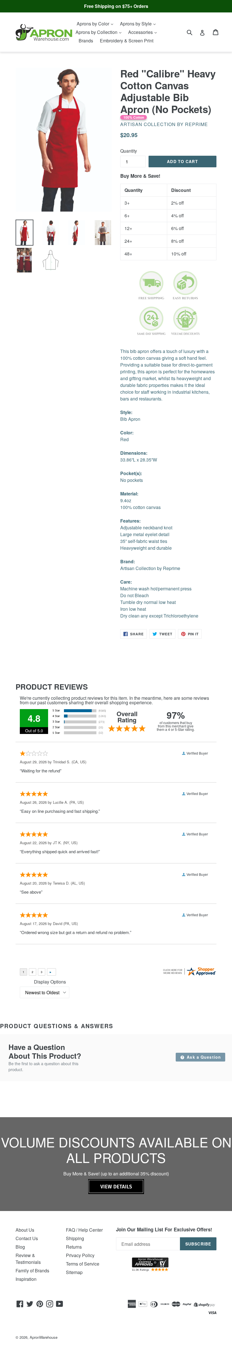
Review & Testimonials (28, 1258)
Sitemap (74, 1272)
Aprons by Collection (97, 32)
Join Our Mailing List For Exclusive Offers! (164, 1229)
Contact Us (27, 1238)
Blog (20, 1247)
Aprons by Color (93, 23)
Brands (86, 40)
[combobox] (193, 32)
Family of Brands (32, 1270)
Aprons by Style (136, 23)
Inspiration (26, 1279)
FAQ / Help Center (84, 1230)
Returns (74, 1247)
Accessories (141, 32)
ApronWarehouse (43, 1337)
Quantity (128, 151)
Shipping (75, 1238)
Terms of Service (82, 1263)
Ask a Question (203, 1057)
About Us (25, 1230)
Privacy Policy (80, 1255)
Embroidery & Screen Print (126, 40)
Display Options (50, 981)
